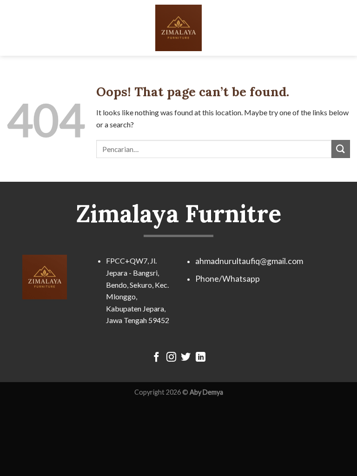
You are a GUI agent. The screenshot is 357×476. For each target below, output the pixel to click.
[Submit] (340, 149)
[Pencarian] (346, 28)
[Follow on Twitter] (186, 357)
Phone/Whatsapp (227, 279)
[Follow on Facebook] (156, 357)
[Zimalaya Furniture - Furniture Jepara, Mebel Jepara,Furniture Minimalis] (178, 28)
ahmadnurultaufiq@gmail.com (249, 261)
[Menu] (12, 27)
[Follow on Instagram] (171, 357)
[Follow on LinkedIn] (200, 357)
